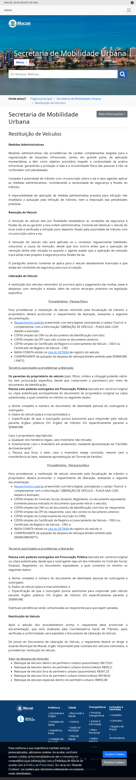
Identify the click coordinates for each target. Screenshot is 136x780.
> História (73, 721)
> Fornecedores (117, 736)
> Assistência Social (55, 732)
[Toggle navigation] (129, 10)
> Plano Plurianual (94, 731)
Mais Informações (111, 114)
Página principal (41, 99)
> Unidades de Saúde (56, 723)
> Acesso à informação (95, 723)
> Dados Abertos (93, 740)
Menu (20, 62)
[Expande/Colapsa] (132, 2)
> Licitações (115, 715)
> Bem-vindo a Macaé (76, 715)
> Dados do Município (74, 729)
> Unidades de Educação (56, 740)
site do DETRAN (58, 352)
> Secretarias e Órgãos (56, 715)
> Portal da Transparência (96, 714)
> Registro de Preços (116, 728)
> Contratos (115, 720)
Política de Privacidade (40, 765)
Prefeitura (54, 707)
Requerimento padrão (29, 322)
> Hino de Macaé (73, 737)
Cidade (72, 707)
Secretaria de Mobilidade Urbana (70, 53)
